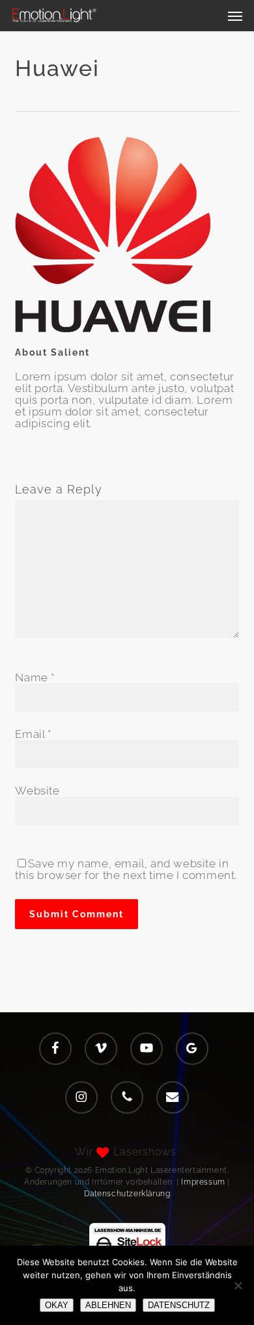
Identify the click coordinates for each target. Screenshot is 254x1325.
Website (37, 790)
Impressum (203, 1182)
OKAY (56, 1305)
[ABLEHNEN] (237, 1285)
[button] (235, 15)
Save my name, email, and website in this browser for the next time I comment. (126, 869)
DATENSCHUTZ (179, 1305)
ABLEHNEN (108, 1305)
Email (33, 734)
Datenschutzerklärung (127, 1193)
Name (35, 677)
